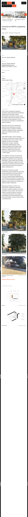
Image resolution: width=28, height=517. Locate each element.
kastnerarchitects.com (8, 65)
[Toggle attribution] (24, 104)
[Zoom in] (24, 83)
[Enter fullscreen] (24, 88)
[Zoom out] (24, 85)
